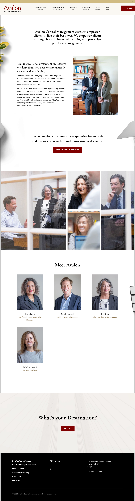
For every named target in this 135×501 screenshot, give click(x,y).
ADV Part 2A (55, 461)
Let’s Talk (128, 8)
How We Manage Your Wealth (58, 9)
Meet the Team (73, 9)
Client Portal (98, 9)
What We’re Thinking (86, 9)
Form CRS (107, 9)
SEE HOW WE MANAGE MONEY (67, 150)
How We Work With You (40, 9)
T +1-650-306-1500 (94, 471)
